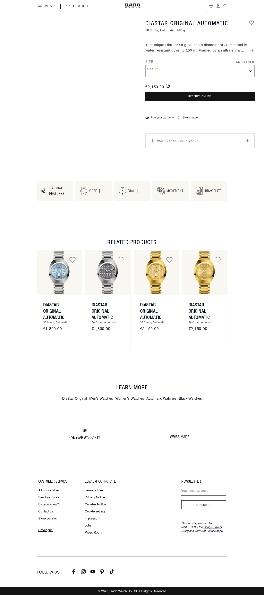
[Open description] (252, 50)
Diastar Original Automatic (102, 311)
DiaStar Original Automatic (53, 311)
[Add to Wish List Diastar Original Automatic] (121, 260)
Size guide (248, 62)
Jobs (88, 525)
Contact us (45, 511)
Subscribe (203, 505)
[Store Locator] (211, 6)
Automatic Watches (161, 398)
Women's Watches (129, 398)
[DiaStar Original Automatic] (59, 272)
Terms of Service (205, 531)
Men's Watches (101, 398)
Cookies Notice (95, 504)
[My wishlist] (225, 6)
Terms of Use (94, 490)
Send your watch (50, 497)
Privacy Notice (95, 497)
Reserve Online (199, 96)
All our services (49, 490)
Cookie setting (95, 511)
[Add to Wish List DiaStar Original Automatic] (72, 260)
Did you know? (48, 504)
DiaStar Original (74, 398)
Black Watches (190, 398)
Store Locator (47, 518)
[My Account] (218, 6)
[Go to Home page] (132, 6)
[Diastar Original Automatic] (107, 272)
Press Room (93, 532)
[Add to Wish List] (251, 23)
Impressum (92, 518)
